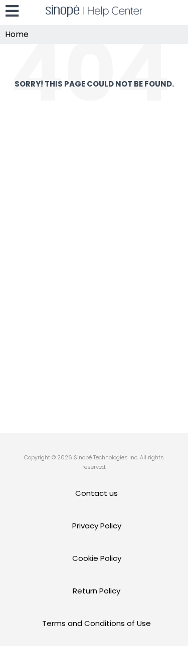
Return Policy (96, 590)
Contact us (96, 493)
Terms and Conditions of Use (96, 623)
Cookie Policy (96, 558)
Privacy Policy (96, 525)
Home (17, 34)
